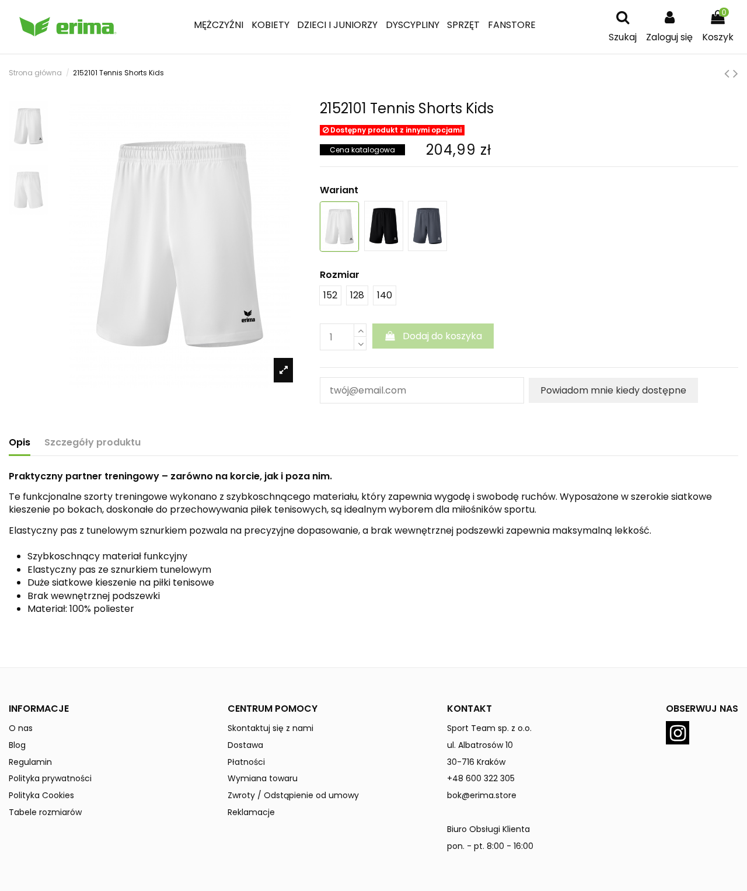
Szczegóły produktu (92, 442)
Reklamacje (251, 812)
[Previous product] (728, 73)
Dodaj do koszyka (442, 336)
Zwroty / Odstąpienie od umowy (293, 795)
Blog (17, 745)
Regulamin (30, 762)
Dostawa (245, 745)
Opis (19, 442)
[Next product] (735, 73)
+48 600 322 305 (481, 778)
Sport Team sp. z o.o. (489, 728)
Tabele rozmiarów (45, 812)
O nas (21, 728)
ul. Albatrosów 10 (480, 745)
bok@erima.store (481, 795)
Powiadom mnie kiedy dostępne (613, 390)
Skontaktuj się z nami (270, 728)
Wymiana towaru (263, 778)
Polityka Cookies (41, 795)
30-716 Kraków (476, 762)
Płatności (246, 762)
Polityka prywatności (50, 778)
